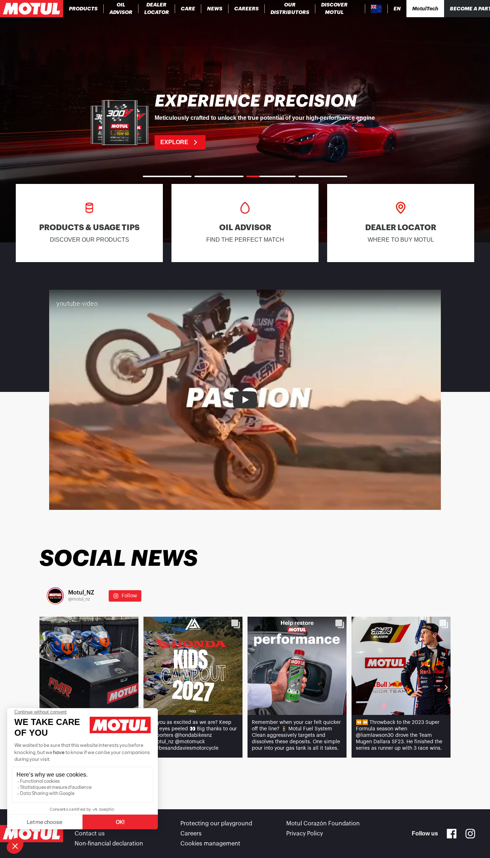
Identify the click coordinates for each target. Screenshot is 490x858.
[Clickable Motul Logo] (31, 8)
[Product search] (359, 8)
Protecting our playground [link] (216, 823)
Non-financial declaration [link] (109, 844)
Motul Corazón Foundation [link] (323, 823)
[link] (188, 8)
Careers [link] (191, 833)
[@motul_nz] (55, 596)
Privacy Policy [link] (304, 833)
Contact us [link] (90, 833)
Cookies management (210, 844)
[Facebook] (452, 834)
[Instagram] (470, 834)
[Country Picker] (376, 9)
